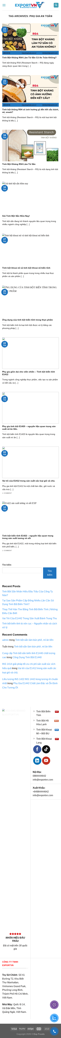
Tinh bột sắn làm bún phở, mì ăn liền (34, 640)
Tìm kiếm (6, 565)
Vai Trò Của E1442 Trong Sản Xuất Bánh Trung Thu (29, 618)
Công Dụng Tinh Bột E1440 (27, 657)
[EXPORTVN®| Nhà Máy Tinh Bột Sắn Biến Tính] (29, 5)
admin (5, 640)
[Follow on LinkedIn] (37, 761)
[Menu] (4, 5)
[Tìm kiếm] (56, 5)
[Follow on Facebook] (37, 749)
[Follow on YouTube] (46, 761)
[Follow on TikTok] (46, 749)
